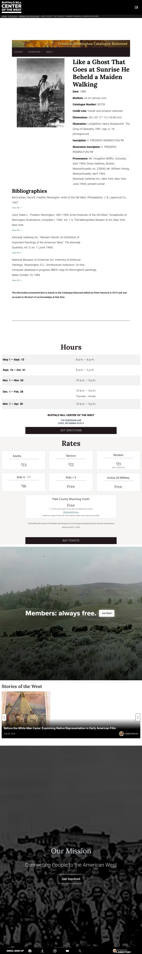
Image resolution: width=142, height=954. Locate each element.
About (49, 52)
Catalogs (12, 16)
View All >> (17, 208)
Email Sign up (15, 951)
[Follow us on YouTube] (67, 950)
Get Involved (71, 879)
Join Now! (107, 613)
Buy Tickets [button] (71, 540)
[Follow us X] (79, 950)
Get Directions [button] (71, 430)
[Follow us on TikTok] (42, 950)
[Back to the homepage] (11, 7)
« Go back (18, 52)
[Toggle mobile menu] (136, 7)
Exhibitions (34, 52)
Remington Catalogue (29, 16)
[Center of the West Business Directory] (121, 950)
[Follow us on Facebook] (29, 950)
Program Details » (71, 512)
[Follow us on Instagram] (54, 950)
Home (4, 16)
